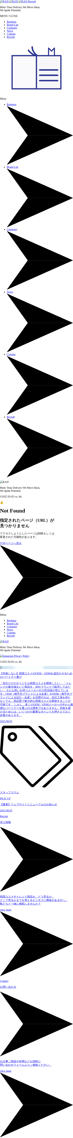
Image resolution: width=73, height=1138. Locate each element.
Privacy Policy (22, 656)
